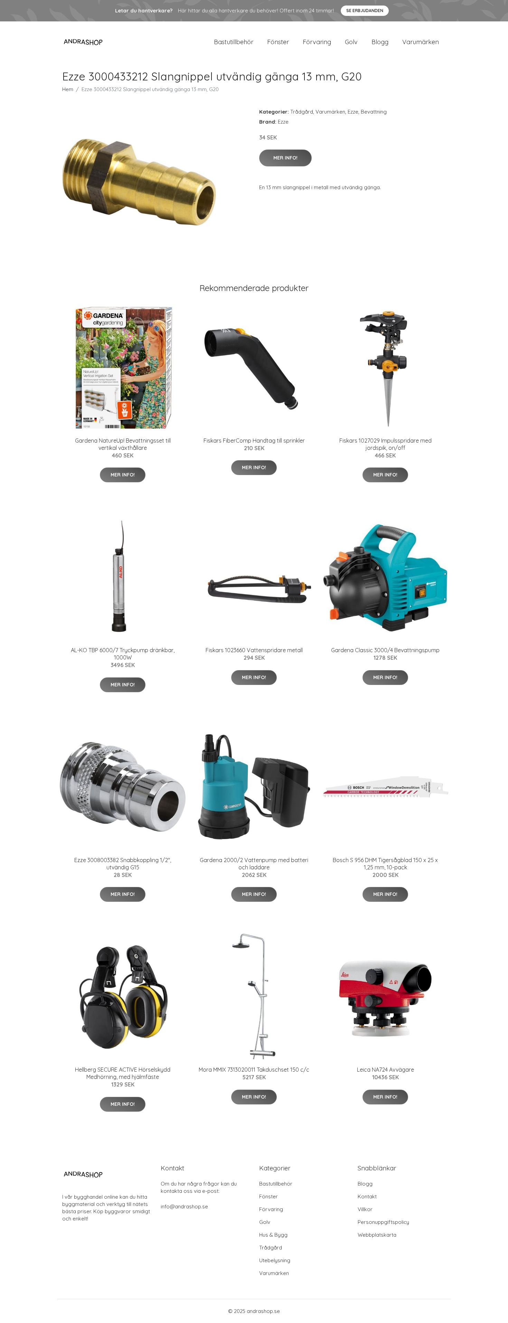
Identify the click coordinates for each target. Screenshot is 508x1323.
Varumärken (420, 42)
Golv (351, 42)
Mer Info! (285, 158)
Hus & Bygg (273, 1235)
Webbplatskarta (377, 1235)
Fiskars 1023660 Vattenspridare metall (254, 650)
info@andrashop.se (184, 1206)
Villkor (365, 1209)
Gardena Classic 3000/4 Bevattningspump (385, 650)
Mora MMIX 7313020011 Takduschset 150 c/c (254, 1069)
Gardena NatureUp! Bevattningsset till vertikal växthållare (123, 444)
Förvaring (317, 42)
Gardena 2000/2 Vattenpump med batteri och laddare (254, 864)
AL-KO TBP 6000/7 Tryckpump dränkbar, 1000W (123, 654)
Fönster (278, 42)
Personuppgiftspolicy (383, 1222)
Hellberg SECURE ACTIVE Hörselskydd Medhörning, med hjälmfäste (122, 1073)
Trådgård (301, 111)
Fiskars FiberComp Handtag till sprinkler (254, 440)
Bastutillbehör (233, 42)
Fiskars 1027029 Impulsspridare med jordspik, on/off (385, 444)
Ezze (353, 111)
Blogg (379, 42)
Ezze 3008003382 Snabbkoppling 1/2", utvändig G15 (122, 864)
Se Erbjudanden (364, 10)
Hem (67, 89)
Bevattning (374, 111)
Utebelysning (274, 1260)
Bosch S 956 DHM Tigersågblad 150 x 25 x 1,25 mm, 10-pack (385, 864)
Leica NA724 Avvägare (385, 1069)
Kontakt (367, 1196)
